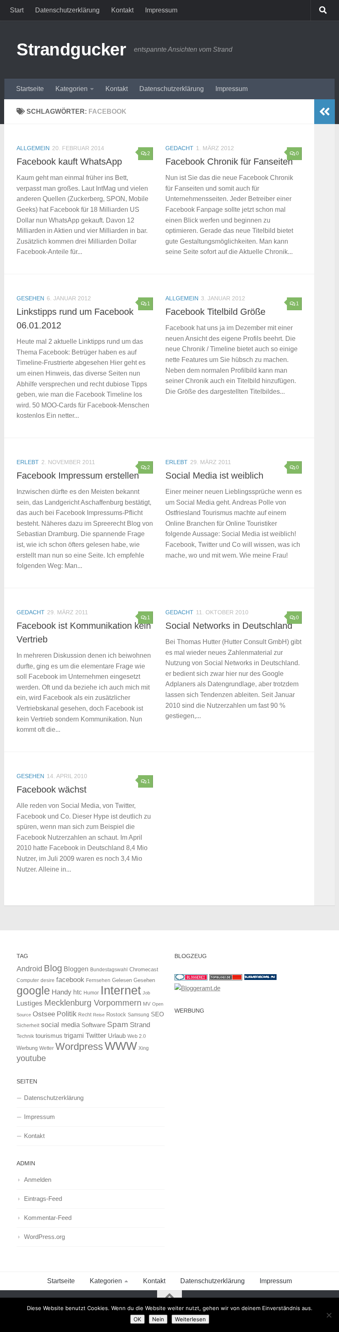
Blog (53, 968)
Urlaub (117, 1036)
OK (137, 1319)
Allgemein (33, 148)
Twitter (96, 1035)
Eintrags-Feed (43, 1198)
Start (17, 10)
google (33, 991)
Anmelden (37, 1179)
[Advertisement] (248, 1076)
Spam (117, 1024)
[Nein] (329, 1315)
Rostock (116, 1014)
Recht (84, 1015)
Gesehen (30, 298)
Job (146, 992)
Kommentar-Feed (48, 1217)
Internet (120, 990)
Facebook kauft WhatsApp (69, 161)
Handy (62, 992)
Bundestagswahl (109, 970)
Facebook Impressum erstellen (78, 475)
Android (29, 969)
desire (48, 980)
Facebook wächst (51, 789)
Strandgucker (71, 49)
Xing (143, 1048)
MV (146, 1004)
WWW (121, 1046)
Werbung (27, 1048)
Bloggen (76, 969)
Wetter (46, 1048)
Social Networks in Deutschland (228, 625)
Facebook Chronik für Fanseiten (229, 161)
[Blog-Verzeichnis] (191, 978)
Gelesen (122, 980)
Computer (28, 980)
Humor (91, 993)
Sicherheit (28, 1025)
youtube (31, 1058)
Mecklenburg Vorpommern (92, 1002)
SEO (157, 1014)
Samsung (138, 1015)
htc (77, 992)
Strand (140, 1025)
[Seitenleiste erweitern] (324, 111)
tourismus (49, 1035)
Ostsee (44, 1014)
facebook (70, 979)
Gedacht (179, 148)
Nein (158, 1319)
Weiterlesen (190, 1319)
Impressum (161, 10)
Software (93, 1025)
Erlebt (28, 462)
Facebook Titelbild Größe (215, 312)
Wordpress (79, 1046)
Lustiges (30, 1003)
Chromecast (143, 969)
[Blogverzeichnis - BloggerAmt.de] (197, 988)
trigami (74, 1035)
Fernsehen (98, 980)
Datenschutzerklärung (67, 10)
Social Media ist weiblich (214, 475)
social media (60, 1025)
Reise (99, 1014)
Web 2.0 (136, 1036)
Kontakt (122, 10)
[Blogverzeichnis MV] (260, 978)
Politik (66, 1014)
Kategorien (71, 88)
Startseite (30, 88)
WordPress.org (44, 1236)
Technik (25, 1036)
